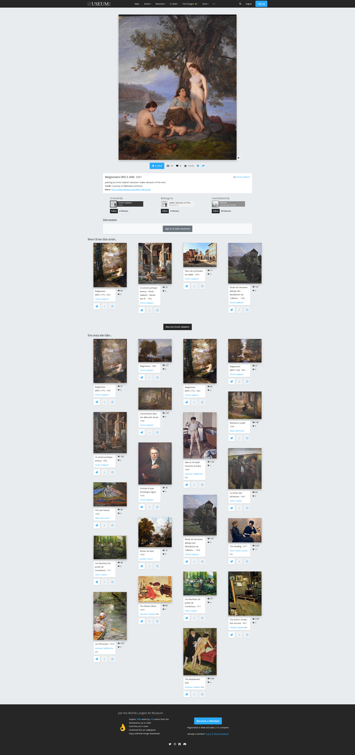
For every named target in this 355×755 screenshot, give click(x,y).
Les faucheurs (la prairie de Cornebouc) (102, 567)
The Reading (235, 546)
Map (137, 3)
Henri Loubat (101, 574)
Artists (147, 3)
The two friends (102, 510)
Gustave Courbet (147, 614)
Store (204, 3)
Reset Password (221, 733)
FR (96, 652)
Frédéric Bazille (237, 627)
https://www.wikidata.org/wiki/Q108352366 (130, 189)
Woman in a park (237, 423)
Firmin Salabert (243, 177)
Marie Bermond (102, 518)
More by (177, 327)
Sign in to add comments (177, 228)
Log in (249, 3)
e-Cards (173, 3)
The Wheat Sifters (148, 606)
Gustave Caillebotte (104, 648)
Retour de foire (147, 551)
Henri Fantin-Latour (239, 550)
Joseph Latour (146, 558)
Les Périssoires (102, 644)
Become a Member (208, 721)
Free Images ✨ (189, 3)
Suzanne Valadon (193, 687)
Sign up (261, 3)
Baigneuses (145, 366)
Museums (160, 3)
